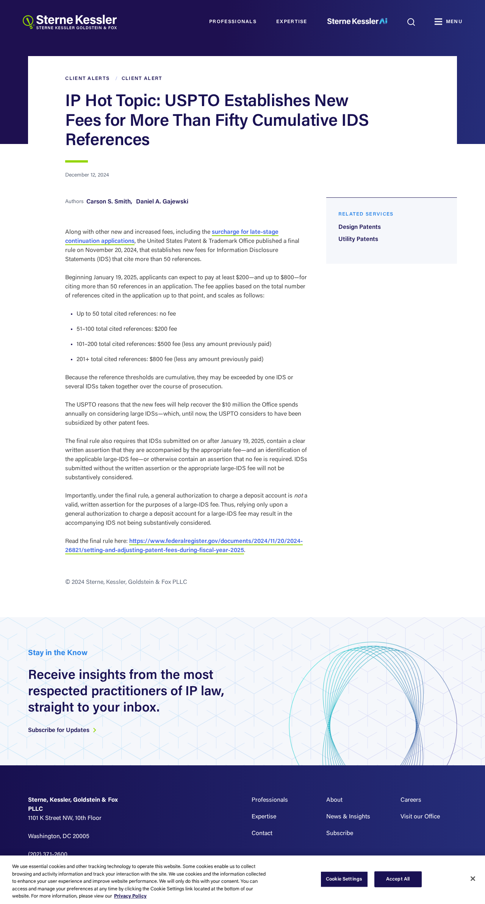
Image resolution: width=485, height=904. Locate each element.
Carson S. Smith (108, 202)
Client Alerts (87, 78)
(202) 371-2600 (47, 855)
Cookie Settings (344, 879)
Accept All (398, 879)
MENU (454, 21)
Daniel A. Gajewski (162, 202)
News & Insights (348, 817)
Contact (262, 833)
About (334, 800)
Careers (411, 800)
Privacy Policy (130, 896)
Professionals (233, 21)
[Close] (473, 878)
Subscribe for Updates (59, 730)
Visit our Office (420, 817)
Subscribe (339, 833)
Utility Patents (358, 239)
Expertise (291, 21)
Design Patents (359, 227)
